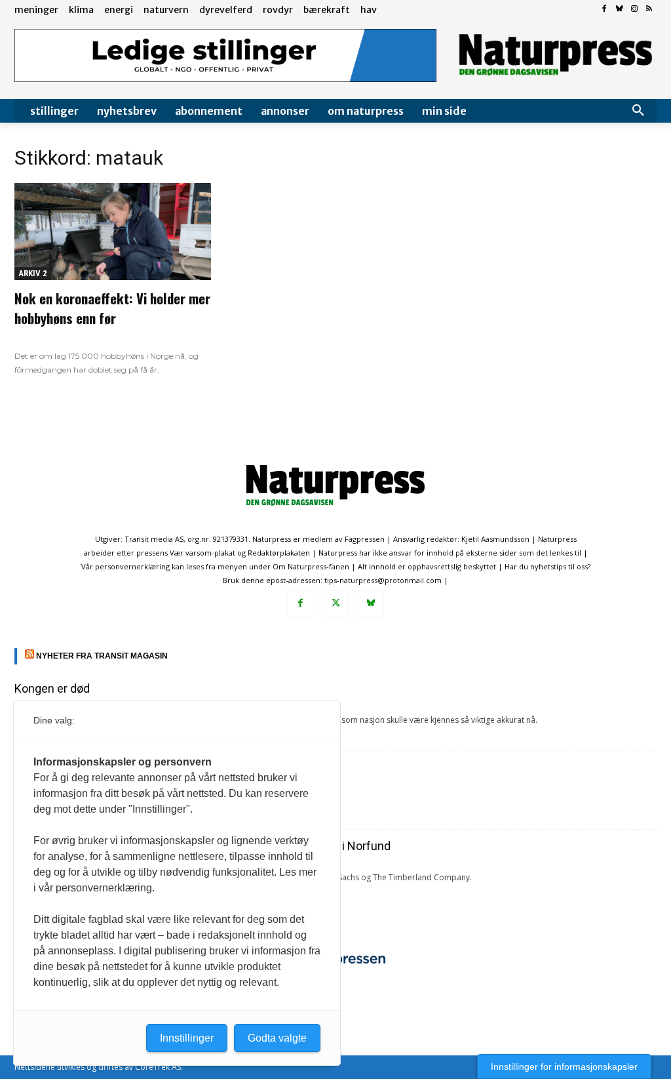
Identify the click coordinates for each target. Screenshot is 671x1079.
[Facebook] (604, 9)
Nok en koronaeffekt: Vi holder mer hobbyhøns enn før (112, 308)
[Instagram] (634, 9)
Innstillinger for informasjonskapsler (564, 1066)
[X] (335, 603)
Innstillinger (187, 1038)
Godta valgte (277, 1038)
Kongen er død (52, 688)
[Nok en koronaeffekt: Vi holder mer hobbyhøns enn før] (112, 231)
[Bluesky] (619, 9)
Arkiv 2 (32, 273)
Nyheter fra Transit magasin (102, 656)
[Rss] (649, 9)
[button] (638, 111)
